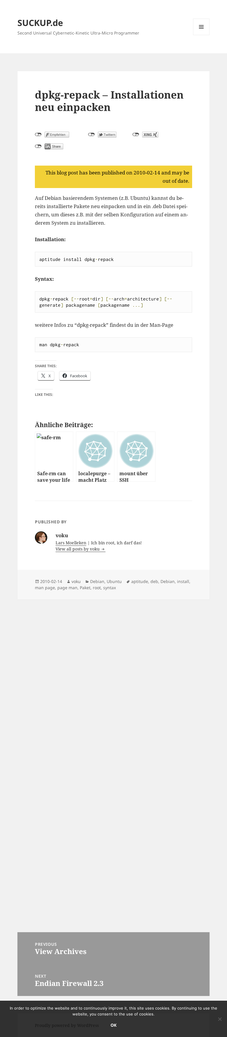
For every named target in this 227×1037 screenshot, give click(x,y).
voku (76, 581)
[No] (220, 1019)
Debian (97, 581)
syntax (109, 587)
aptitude (139, 581)
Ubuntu (114, 581)
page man (67, 587)
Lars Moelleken (71, 543)
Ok (113, 1025)
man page (45, 587)
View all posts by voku (78, 549)
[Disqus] (113, 673)
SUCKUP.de (40, 22)
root (97, 587)
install (183, 581)
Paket (85, 587)
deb (154, 581)
